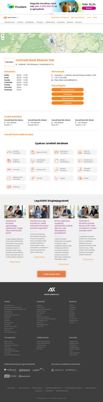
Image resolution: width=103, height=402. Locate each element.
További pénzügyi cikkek (51, 274)
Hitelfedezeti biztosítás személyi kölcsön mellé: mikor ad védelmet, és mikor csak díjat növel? (88, 226)
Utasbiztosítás (73, 355)
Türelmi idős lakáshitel (43, 317)
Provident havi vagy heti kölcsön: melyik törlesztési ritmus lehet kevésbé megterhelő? (39, 224)
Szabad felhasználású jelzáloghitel (46, 319)
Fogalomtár (38, 391)
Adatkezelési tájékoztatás (53, 388)
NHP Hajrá (16, 169)
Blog (95, 17)
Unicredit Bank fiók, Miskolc (13, 120)
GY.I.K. (89, 17)
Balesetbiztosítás (74, 343)
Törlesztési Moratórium (10, 332)
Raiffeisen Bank (73, 320)
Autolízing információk (16, 152)
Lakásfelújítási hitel (42, 320)
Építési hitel (40, 322)
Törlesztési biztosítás (87, 169)
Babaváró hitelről (41, 152)
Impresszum (11, 388)
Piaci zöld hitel (41, 313)
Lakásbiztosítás (73, 341)
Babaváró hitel (67, 98)
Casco (71, 351)
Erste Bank (72, 313)
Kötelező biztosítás (74, 349)
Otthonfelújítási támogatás (11, 351)
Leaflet (100, 52)
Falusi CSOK (40, 326)
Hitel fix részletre (8, 328)
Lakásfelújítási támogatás (40, 161)
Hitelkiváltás (7, 317)
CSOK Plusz (7, 347)
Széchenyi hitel (41, 169)
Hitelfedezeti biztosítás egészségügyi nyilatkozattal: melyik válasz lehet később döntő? (14, 227)
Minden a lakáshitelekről (64, 161)
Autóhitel (6, 319)
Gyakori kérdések (90, 388)
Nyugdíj (62, 178)
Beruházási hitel (41, 347)
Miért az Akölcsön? (78, 17)
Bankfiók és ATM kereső (60, 17)
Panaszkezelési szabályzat (73, 388)
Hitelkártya (67, 94)
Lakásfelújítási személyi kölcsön (13, 307)
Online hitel (7, 330)
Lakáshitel (67, 103)
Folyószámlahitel (41, 345)
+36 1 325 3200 (60, 77)
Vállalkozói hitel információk (17, 178)
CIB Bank (71, 305)
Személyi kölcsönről (63, 169)
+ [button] (2, 35)
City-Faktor (72, 309)
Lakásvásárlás (41, 307)
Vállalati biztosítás (74, 353)
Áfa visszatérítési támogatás (12, 355)
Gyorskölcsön (8, 311)
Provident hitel (73, 319)
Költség (86, 178)
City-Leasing (72, 307)
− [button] (2, 38)
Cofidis (71, 311)
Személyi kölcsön (68, 89)
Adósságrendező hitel (42, 324)
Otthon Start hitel (41, 311)
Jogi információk (24, 388)
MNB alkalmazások (62, 391)
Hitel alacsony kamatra (10, 326)
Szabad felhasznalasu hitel (11, 315)
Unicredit (71, 322)
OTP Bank (72, 317)
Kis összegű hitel (8, 322)
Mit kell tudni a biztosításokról (88, 161)
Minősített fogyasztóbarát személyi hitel (15, 309)
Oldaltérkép (49, 391)
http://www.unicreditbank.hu (65, 80)
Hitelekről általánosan (16, 161)
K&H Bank (72, 315)
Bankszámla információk (64, 152)
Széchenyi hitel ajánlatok (43, 341)
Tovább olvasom (15, 262)
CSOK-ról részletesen (87, 152)
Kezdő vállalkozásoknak (43, 343)
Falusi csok (7, 353)
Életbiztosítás (73, 345)
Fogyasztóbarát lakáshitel (44, 309)
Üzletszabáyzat (37, 388)
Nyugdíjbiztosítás (74, 347)
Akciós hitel (7, 324)
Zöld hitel (39, 178)
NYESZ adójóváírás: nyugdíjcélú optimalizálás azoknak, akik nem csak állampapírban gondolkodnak (64, 227)
